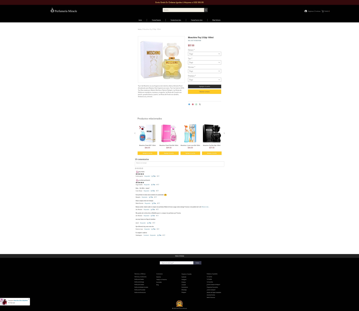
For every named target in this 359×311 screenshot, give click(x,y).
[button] (203, 132)
